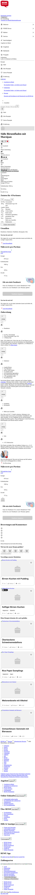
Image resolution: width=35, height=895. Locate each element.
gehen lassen (14, 345)
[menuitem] (17, 24)
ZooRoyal (6, 848)
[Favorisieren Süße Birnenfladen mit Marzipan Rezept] (6, 141)
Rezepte (10, 741)
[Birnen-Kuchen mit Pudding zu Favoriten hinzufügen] (31, 563)
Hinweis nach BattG (9, 874)
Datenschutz (7, 868)
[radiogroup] (17, 551)
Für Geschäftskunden (9, 805)
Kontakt (6, 820)
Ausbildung (7, 817)
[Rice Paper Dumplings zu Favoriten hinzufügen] (31, 655)
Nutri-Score (7, 835)
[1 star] (4, 551)
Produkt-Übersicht (8, 803)
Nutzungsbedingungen (10, 871)
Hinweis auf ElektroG (9, 875)
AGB (5, 866)
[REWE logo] (3, 79)
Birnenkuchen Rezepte (20, 741)
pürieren (29, 383)
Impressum (7, 869)
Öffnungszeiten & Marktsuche (11, 832)
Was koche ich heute (9, 833)
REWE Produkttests (9, 791)
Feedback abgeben (17, 294)
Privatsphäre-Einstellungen (11, 872)
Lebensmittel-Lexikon (9, 829)
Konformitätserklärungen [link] (10, 877)
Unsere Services (8, 788)
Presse (5, 818)
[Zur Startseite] (6, 10)
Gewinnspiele (7, 790)
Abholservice (7, 802)
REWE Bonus (7, 787)
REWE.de (3, 741)
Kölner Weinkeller (8, 850)
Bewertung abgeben (6, 553)
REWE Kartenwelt (9, 845)
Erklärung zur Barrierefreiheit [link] (11, 879)
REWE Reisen (7, 842)
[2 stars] (10, 551)
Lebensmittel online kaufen (11, 799)
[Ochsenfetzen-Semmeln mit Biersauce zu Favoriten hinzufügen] (31, 713)
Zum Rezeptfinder (7, 243)
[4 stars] (21, 551)
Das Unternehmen (8, 814)
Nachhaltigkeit (7, 812)
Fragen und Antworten (10, 827)
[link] (19, 83)
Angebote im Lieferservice (11, 785)
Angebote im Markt (9, 784)
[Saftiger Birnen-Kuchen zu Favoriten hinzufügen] (31, 591)
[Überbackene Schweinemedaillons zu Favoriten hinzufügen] (31, 624)
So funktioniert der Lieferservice (12, 800)
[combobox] (8, 107)
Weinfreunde (7, 847)
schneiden (3, 382)
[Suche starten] (17, 106)
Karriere (6, 815)
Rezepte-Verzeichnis (9, 830)
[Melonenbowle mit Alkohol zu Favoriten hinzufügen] (31, 685)
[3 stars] (16, 551)
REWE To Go (7, 844)
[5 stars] (27, 551)
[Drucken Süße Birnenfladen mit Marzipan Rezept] (2, 141)
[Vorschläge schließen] (2, 109)
